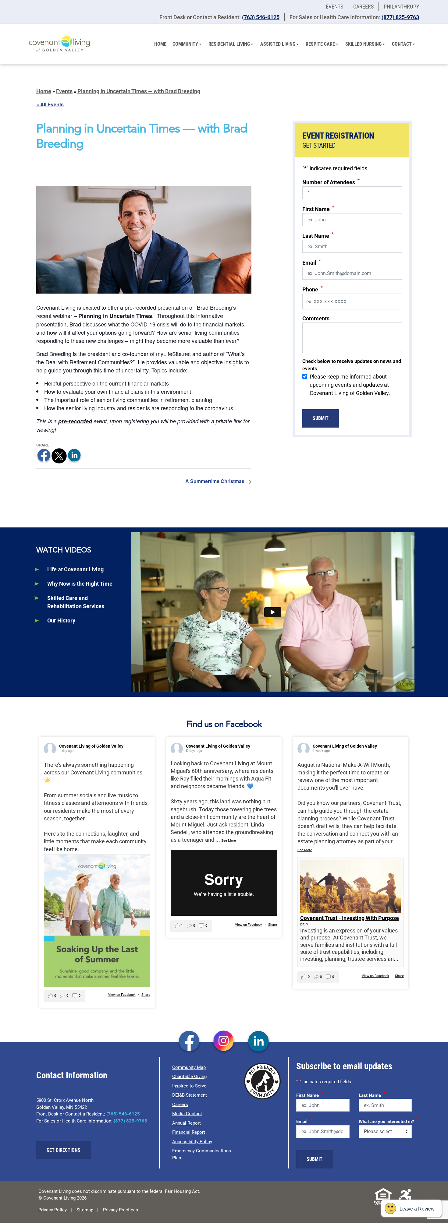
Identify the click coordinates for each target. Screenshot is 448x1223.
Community (185, 44)
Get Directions (63, 1150)
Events (334, 6)
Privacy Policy (52, 1210)
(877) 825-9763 (400, 17)
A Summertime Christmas (215, 481)
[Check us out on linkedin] (258, 1042)
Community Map (189, 1067)
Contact (402, 44)
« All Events (50, 104)
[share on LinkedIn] (74, 455)
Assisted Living (277, 44)
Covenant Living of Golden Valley (91, 746)
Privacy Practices (120, 1210)
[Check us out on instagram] (224, 1042)
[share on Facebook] (44, 455)
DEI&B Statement (189, 1095)
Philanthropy (401, 6)
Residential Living (229, 44)
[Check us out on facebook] (189, 1042)
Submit (321, 418)
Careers (363, 6)
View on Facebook (122, 995)
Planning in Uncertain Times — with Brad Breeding (138, 91)
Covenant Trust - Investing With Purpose (349, 918)
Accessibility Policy (192, 1141)
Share (145, 995)
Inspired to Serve (189, 1086)
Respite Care (320, 44)
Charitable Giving (189, 1076)
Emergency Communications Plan (201, 1154)
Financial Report (188, 1132)
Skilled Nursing (363, 44)
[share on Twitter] (59, 455)
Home (160, 44)
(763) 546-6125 (260, 17)
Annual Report (186, 1123)
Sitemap (84, 1210)
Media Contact (187, 1113)
